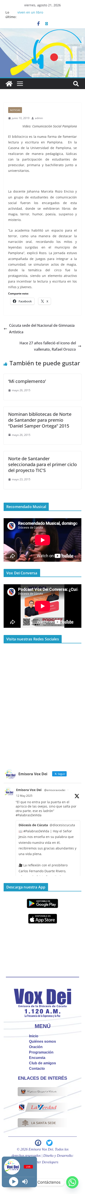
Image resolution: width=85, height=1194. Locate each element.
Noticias (15, 110)
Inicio (33, 1036)
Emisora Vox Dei (28, 790)
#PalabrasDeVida (28, 815)
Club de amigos (42, 1063)
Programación (41, 1052)
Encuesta (37, 1058)
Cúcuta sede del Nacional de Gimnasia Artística (42, 328)
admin (39, 118)
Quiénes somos (42, 1041)
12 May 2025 (24, 796)
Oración (36, 1047)
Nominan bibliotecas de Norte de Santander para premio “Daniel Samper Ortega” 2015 (39, 420)
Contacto (37, 1068)
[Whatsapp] (72, 1182)
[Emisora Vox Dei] (9, 83)
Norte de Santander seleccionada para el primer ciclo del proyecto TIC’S (42, 464)
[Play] (13, 1181)
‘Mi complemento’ (27, 381)
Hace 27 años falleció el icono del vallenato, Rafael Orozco (47, 346)
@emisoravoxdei (54, 790)
